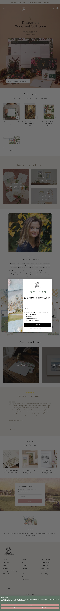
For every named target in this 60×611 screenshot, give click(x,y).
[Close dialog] (50, 280)
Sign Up (37, 325)
